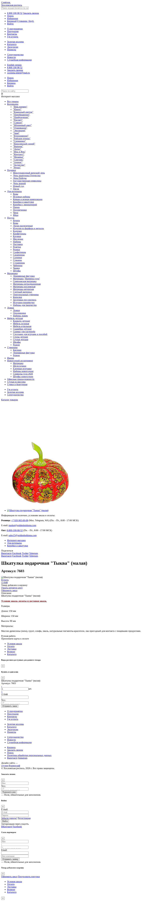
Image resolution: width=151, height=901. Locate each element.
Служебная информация (19, 60)
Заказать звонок (31, 13)
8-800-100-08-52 (15, 530)
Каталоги (12, 44)
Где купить (12, 36)
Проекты (11, 49)
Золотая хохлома (15, 41)
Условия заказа (14, 643)
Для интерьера (14, 543)
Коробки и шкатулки (17, 545)
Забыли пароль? (9, 818)
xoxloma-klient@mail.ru (18, 73)
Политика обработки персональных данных (29, 755)
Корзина (11, 747)
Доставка (11, 649)
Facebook (16, 553)
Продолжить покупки (29, 876)
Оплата (10, 646)
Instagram (22, 758)
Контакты (12, 34)
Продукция (12, 31)
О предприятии (15, 28)
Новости (11, 57)
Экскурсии (12, 47)
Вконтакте (6, 553)
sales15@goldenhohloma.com (23, 535)
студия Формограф (10, 765)
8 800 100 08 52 (14, 13)
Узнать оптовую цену (12, 588)
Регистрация (24, 818)
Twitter (25, 553)
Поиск (10, 752)
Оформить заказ (9, 876)
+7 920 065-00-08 (19, 520)
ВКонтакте (6, 826)
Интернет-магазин (16, 540)
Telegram (33, 553)
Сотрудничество (15, 54)
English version (14, 65)
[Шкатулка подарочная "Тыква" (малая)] (41, 505)
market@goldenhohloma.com (22, 525)
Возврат (11, 651)
